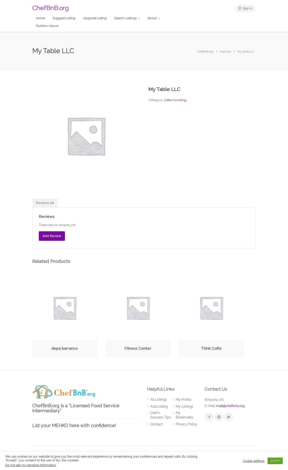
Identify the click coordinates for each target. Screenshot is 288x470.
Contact (156, 424)
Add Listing (159, 406)
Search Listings (125, 18)
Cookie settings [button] (253, 461)
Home (40, 18)
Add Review (52, 236)
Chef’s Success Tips (160, 415)
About (152, 18)
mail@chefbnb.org (230, 406)
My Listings (184, 406)
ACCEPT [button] (275, 460)
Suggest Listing (63, 18)
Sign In (247, 8)
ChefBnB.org (50, 8)
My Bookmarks (184, 415)
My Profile (183, 400)
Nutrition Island (47, 26)
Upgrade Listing (95, 18)
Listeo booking (175, 100)
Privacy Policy (186, 424)
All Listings (158, 400)
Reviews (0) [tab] (45, 203)
